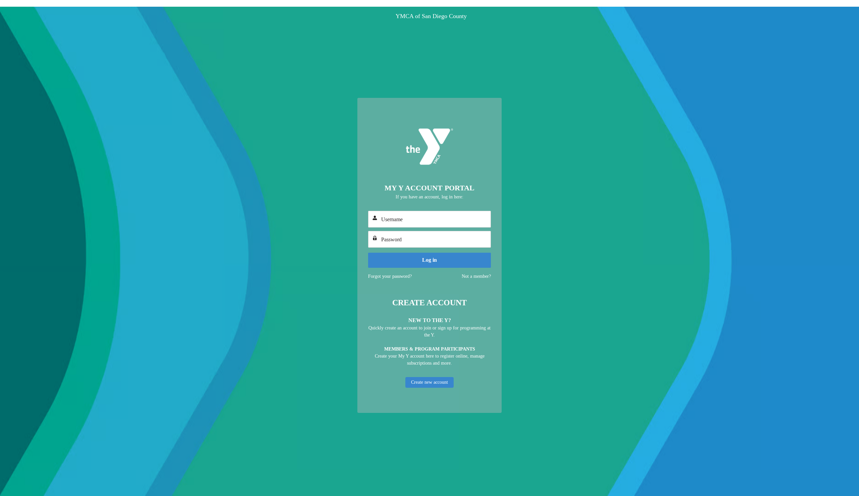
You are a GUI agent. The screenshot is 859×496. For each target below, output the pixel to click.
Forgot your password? (390, 276)
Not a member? (476, 276)
